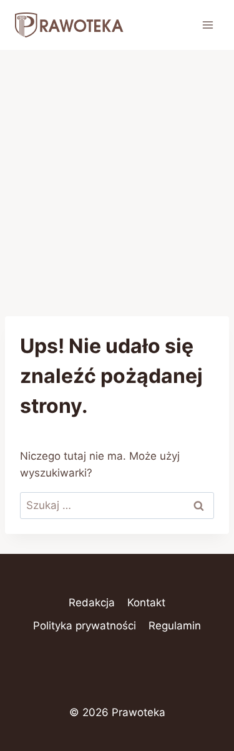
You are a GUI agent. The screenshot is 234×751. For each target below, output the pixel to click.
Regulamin (175, 625)
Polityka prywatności (84, 625)
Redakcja (92, 602)
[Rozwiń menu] (207, 24)
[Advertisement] (117, 173)
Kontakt (146, 602)
